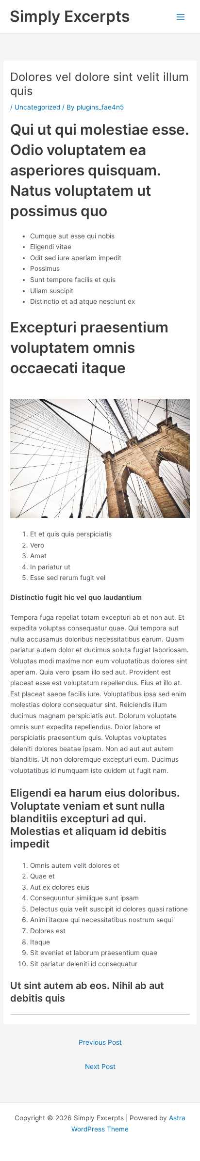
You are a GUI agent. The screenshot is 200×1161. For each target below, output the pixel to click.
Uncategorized (37, 107)
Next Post (100, 1066)
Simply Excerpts (70, 16)
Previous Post (100, 1042)
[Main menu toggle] (181, 17)
